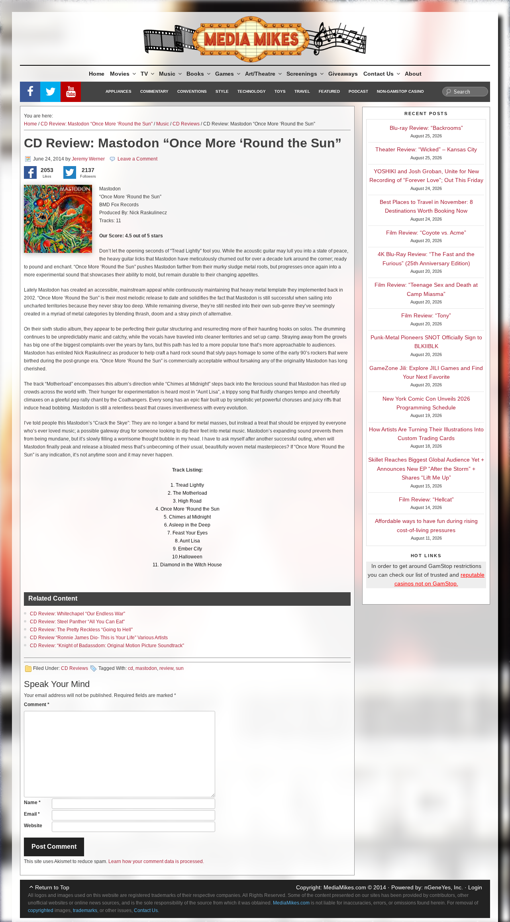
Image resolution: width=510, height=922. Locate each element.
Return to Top (52, 887)
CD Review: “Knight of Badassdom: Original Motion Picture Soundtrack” (107, 645)
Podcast (358, 91)
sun (180, 668)
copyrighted (40, 910)
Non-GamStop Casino (400, 91)
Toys (280, 91)
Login (475, 887)
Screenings (301, 73)
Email (32, 814)
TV (144, 73)
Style (222, 91)
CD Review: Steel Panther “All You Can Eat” (77, 621)
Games (224, 73)
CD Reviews (186, 124)
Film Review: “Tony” (426, 315)
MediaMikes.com (345, 887)
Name (32, 802)
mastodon (146, 668)
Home (96, 73)
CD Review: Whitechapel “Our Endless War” (77, 614)
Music (167, 73)
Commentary (154, 91)
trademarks (85, 910)
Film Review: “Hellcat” (426, 499)
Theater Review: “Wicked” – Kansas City (426, 149)
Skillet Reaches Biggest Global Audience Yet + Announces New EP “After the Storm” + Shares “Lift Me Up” (426, 468)
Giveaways (343, 73)
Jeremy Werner (88, 159)
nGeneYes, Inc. (443, 887)
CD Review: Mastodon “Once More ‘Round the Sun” (97, 124)
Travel (302, 91)
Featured (329, 91)
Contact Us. (146, 910)
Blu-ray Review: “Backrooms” (426, 128)
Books (195, 73)
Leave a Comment (137, 159)
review (166, 668)
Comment (36, 704)
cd (130, 668)
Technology (251, 91)
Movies (119, 73)
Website (33, 825)
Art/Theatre (260, 73)
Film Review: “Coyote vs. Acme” (426, 232)
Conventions (192, 91)
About (413, 73)
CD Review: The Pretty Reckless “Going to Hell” (81, 629)
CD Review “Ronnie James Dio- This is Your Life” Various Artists (99, 637)
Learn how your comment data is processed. (156, 861)
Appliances (118, 91)
